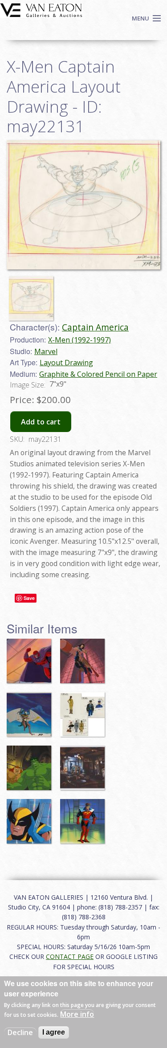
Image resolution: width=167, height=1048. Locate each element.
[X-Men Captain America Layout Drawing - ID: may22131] (33, 294)
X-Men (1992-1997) (79, 340)
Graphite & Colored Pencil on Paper (98, 374)
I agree (53, 1032)
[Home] (41, 9)
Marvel (45, 351)
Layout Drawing (66, 362)
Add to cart (41, 422)
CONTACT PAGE (70, 956)
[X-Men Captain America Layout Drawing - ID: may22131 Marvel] (83, 204)
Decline (20, 1032)
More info (77, 1014)
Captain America (95, 327)
